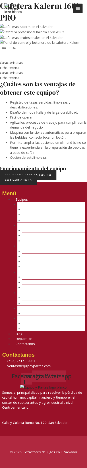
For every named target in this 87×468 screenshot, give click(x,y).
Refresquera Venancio (51, 220)
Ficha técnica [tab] (9, 67)
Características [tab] (11, 62)
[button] (43, 52)
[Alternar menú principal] (78, 8)
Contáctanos (25, 343)
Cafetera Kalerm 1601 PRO (56, 303)
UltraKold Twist (47, 328)
